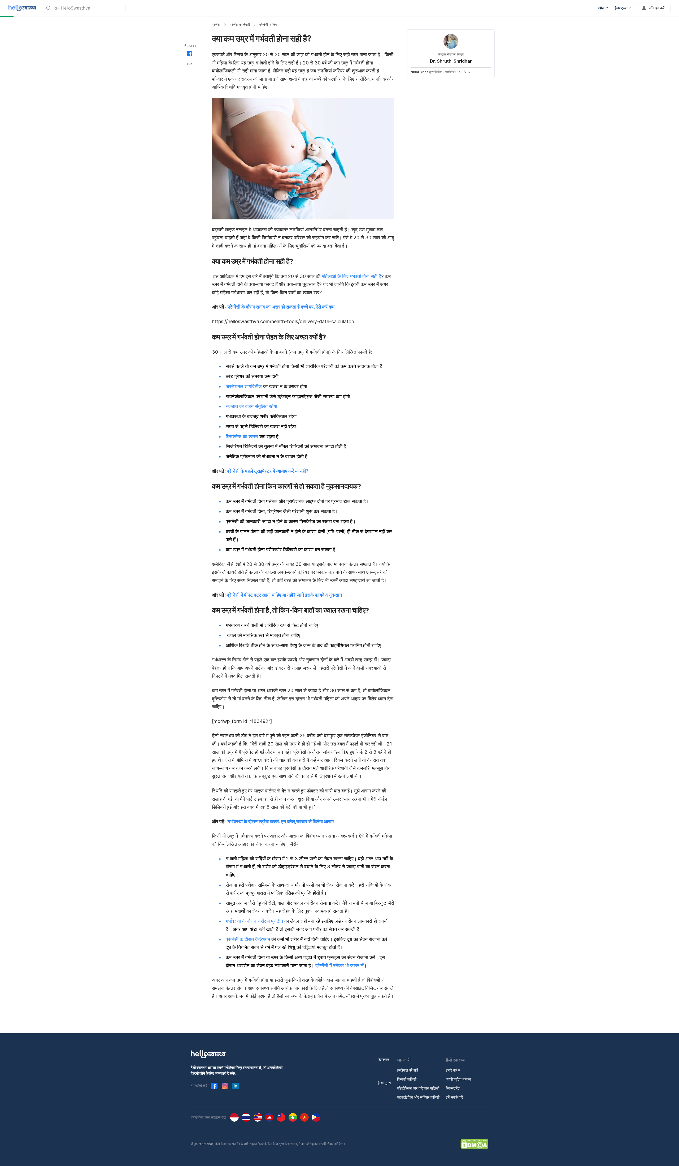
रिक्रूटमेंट (453, 1088)
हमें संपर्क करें (454, 1097)
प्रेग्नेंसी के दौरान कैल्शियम (248, 939)
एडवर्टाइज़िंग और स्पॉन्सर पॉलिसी (418, 1097)
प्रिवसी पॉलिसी (406, 1079)
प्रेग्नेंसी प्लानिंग (268, 25)
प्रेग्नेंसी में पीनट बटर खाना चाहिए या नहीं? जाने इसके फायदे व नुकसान (284, 595)
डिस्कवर (383, 1059)
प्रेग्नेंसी (216, 25)
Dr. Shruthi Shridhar (451, 61)
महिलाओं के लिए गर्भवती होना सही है (351, 276)
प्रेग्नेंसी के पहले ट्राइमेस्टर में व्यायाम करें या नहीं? (267, 471)
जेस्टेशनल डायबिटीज (244, 386)
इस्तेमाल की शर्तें (407, 1070)
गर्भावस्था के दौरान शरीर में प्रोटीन (254, 921)
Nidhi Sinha (419, 72)
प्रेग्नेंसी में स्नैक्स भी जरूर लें (339, 965)
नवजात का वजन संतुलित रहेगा (251, 406)
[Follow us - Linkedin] (235, 1086)
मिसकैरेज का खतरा (242, 436)
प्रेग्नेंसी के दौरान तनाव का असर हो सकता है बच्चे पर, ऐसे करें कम (281, 307)
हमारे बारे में (453, 1070)
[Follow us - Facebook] (214, 1086)
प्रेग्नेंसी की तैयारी (240, 25)
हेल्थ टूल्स (384, 1083)
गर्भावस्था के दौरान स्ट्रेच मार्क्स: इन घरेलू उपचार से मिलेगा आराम (281, 821)
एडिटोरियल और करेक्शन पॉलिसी (418, 1088)
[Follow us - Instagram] (225, 1086)
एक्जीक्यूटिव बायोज (458, 1079)
